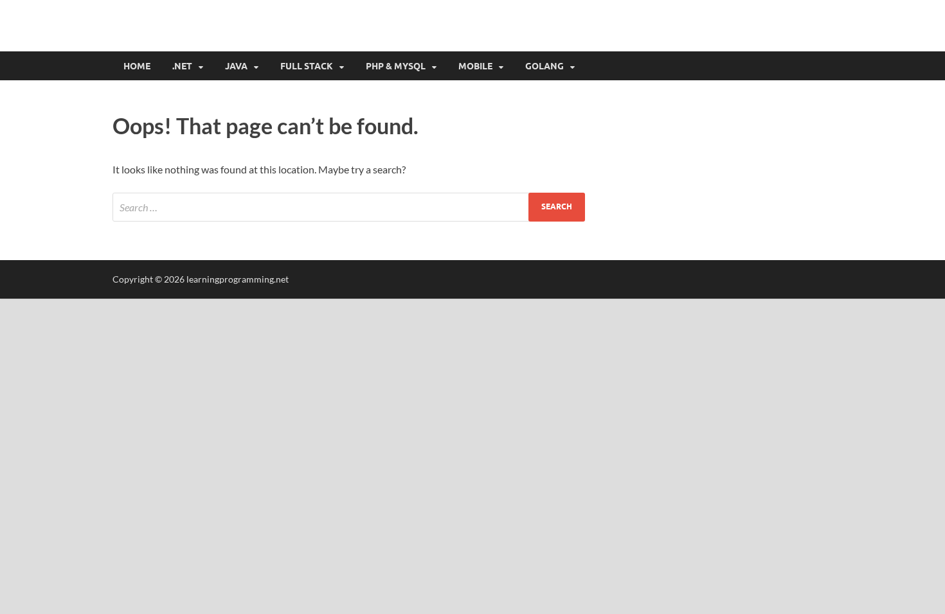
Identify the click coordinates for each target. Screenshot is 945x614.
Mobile (475, 66)
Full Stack (306, 66)
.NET (182, 66)
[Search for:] (349, 207)
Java (236, 66)
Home (136, 66)
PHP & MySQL (396, 66)
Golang (544, 66)
